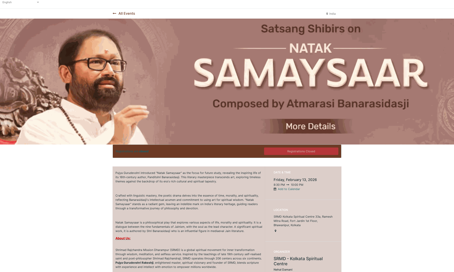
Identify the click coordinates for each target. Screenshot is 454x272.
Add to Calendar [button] (289, 189)
